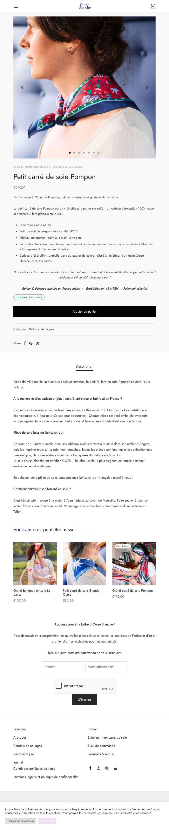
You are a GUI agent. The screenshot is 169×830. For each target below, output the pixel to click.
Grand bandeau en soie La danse (31, 592)
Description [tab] (84, 366)
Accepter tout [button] (47, 820)
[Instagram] (98, 768)
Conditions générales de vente (34, 768)
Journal (18, 762)
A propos (19, 737)
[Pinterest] (31, 343)
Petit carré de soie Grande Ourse (81, 592)
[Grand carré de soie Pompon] (134, 563)
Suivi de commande (101, 745)
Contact (93, 729)
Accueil (17, 167)
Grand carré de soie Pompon (132, 590)
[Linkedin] (115, 768)
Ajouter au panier (85, 311)
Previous (22, 87)
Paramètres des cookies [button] (21, 821)
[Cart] (153, 6)
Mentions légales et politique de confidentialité (45, 776)
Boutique (19, 729)
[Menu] (15, 6)
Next (147, 87)
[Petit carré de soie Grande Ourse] (84, 563)
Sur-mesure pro (23, 754)
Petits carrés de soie (37, 167)
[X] (37, 343)
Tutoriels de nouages (27, 745)
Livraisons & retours (101, 754)
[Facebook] (25, 343)
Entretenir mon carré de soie (107, 737)
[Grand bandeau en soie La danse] (35, 563)
